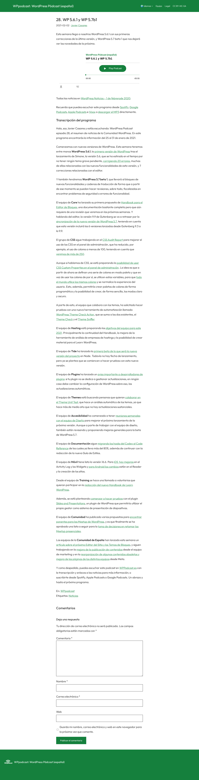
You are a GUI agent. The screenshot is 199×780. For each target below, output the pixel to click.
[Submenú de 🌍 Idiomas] (152, 6)
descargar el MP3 (108, 112)
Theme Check (64, 319)
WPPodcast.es (128, 568)
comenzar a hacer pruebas (107, 498)
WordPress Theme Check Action (75, 314)
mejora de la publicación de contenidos (99, 549)
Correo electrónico (68, 696)
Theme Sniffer (86, 319)
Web (59, 711)
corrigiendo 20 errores (116, 161)
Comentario (64, 638)
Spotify (124, 107)
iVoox (92, 112)
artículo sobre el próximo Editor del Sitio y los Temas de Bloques (93, 544)
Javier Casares (79, 25)
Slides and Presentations (70, 503)
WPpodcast (68, 591)
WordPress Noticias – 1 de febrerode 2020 (105, 98)
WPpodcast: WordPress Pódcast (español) (43, 6)
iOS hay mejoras (124, 462)
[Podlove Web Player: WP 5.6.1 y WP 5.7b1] (99, 70)
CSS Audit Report (112, 239)
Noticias (73, 595)
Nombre (62, 681)
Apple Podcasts (77, 112)
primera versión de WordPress (112, 151)
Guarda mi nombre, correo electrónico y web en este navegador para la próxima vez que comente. (101, 729)
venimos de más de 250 (70, 254)
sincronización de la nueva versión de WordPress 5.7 (86, 221)
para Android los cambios (104, 466)
